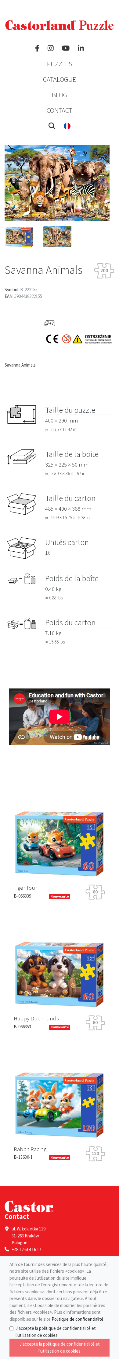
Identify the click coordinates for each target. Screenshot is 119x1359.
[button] (52, 126)
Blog (59, 95)
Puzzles (59, 64)
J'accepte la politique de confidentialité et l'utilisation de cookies (56, 1331)
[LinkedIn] (81, 48)
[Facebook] (37, 48)
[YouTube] (66, 48)
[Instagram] (51, 48)
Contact (59, 110)
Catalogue (59, 79)
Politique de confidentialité (77, 1319)
